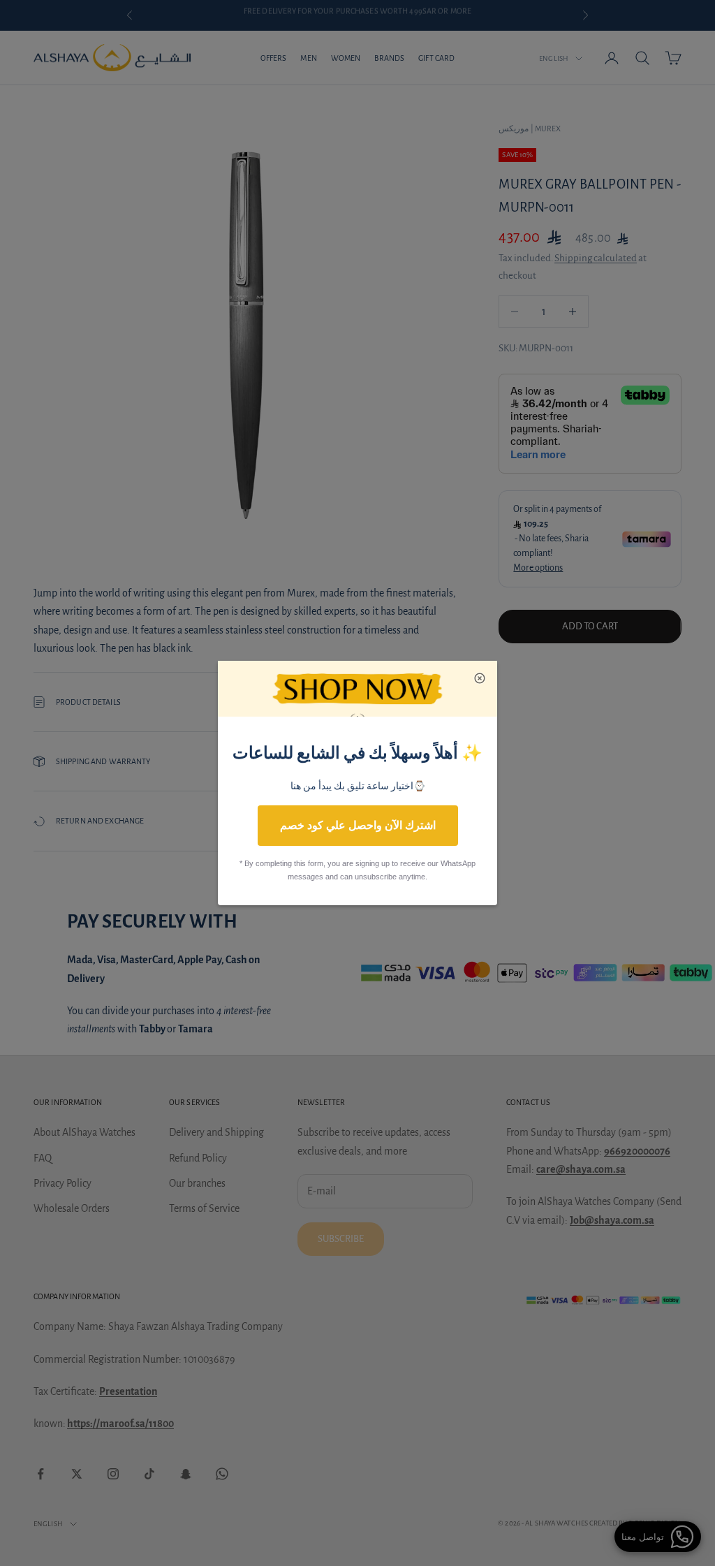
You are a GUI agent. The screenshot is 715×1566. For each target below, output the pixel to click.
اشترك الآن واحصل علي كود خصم (358, 825)
